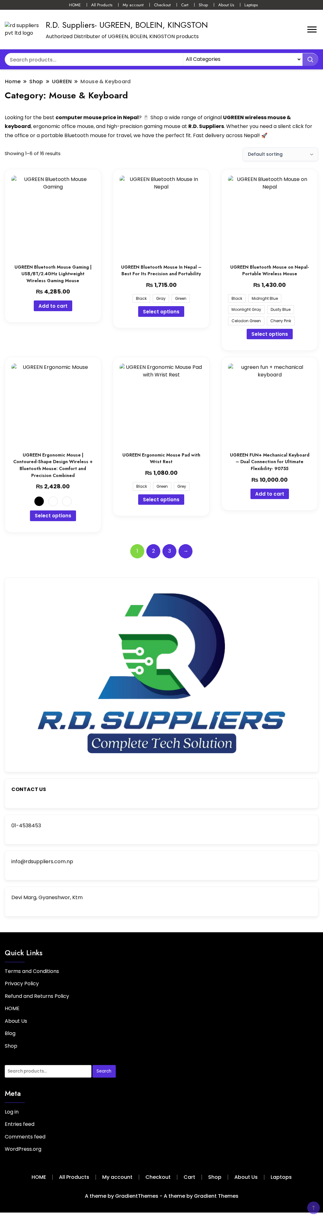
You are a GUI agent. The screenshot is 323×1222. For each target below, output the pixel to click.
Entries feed (19, 1124)
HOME (75, 5)
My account (133, 5)
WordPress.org (23, 1149)
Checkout (162, 5)
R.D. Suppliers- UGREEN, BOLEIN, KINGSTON (127, 25)
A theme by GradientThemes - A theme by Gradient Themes (161, 1196)
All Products (101, 5)
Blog (10, 1033)
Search (104, 1071)
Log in (12, 1111)
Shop (203, 5)
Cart (184, 5)
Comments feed (25, 1136)
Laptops (251, 5)
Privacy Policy (22, 983)
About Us (226, 5)
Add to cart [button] (53, 306)
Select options (161, 311)
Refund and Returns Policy (37, 996)
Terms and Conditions (32, 971)
